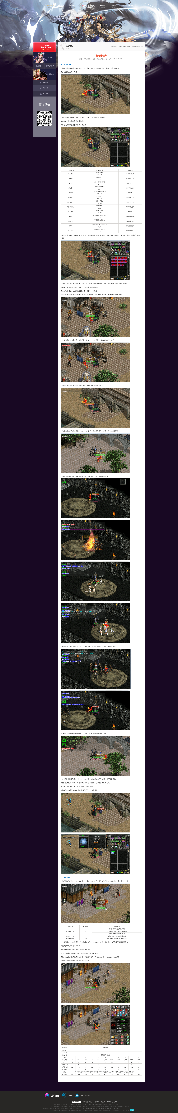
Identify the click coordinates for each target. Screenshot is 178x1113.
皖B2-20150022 (100, 1106)
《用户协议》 (71, 1110)
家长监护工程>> (76, 1102)
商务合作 (91, 1102)
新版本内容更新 (126, 46)
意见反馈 (114, 1102)
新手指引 (45, 93)
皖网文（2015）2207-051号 (112, 1104)
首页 (120, 46)
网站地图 (103, 1102)
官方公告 (45, 82)
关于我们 (85, 1102)
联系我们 (109, 1102)
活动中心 (45, 88)
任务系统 (134, 46)
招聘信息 (97, 1102)
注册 (39, 66)
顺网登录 (51, 66)
